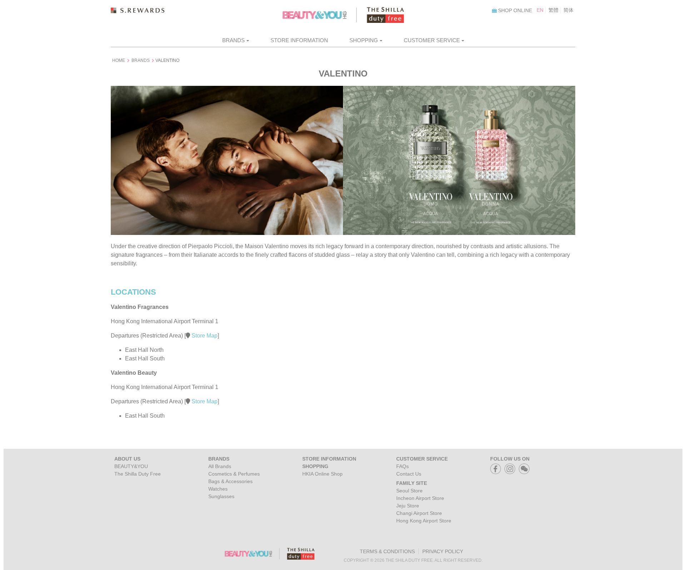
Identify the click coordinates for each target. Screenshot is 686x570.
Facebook (495, 466)
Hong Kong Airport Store (423, 521)
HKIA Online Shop (322, 474)
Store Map (204, 336)
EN (540, 10)
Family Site (411, 483)
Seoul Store (409, 490)
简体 (568, 10)
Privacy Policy (442, 551)
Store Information (299, 40)
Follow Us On (510, 459)
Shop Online (515, 10)
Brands (233, 40)
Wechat (524, 466)
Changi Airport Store (419, 513)
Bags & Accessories (230, 481)
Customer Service (432, 40)
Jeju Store (407, 505)
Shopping (363, 40)
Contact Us (408, 474)
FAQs (402, 466)
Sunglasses (221, 496)
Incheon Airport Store (420, 498)
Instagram (509, 466)
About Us (127, 459)
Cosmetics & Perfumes (234, 474)
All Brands (219, 466)
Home (118, 60)
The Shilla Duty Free (137, 474)
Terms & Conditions (387, 551)
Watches (218, 489)
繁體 (553, 10)
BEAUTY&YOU (131, 466)
